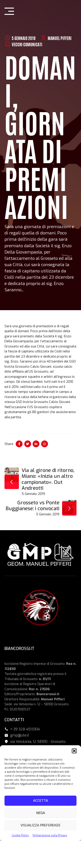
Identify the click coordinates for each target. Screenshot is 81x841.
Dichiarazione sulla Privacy (50, 835)
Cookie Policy (20, 835)
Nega (40, 813)
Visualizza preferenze (40, 825)
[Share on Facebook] (19, 444)
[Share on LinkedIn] (36, 444)
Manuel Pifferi (60, 38)
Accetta (40, 800)
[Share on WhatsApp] (44, 444)
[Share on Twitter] (27, 444)
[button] (74, 751)
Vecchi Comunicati (27, 44)
